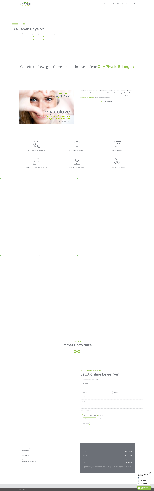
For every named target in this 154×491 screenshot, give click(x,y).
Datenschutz (28, 486)
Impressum (21, 486)
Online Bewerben (38, 38)
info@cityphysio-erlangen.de (87, 97)
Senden (86, 423)
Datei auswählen (89, 415)
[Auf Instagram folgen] (75, 351)
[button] (143, 479)
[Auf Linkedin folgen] (78, 351)
